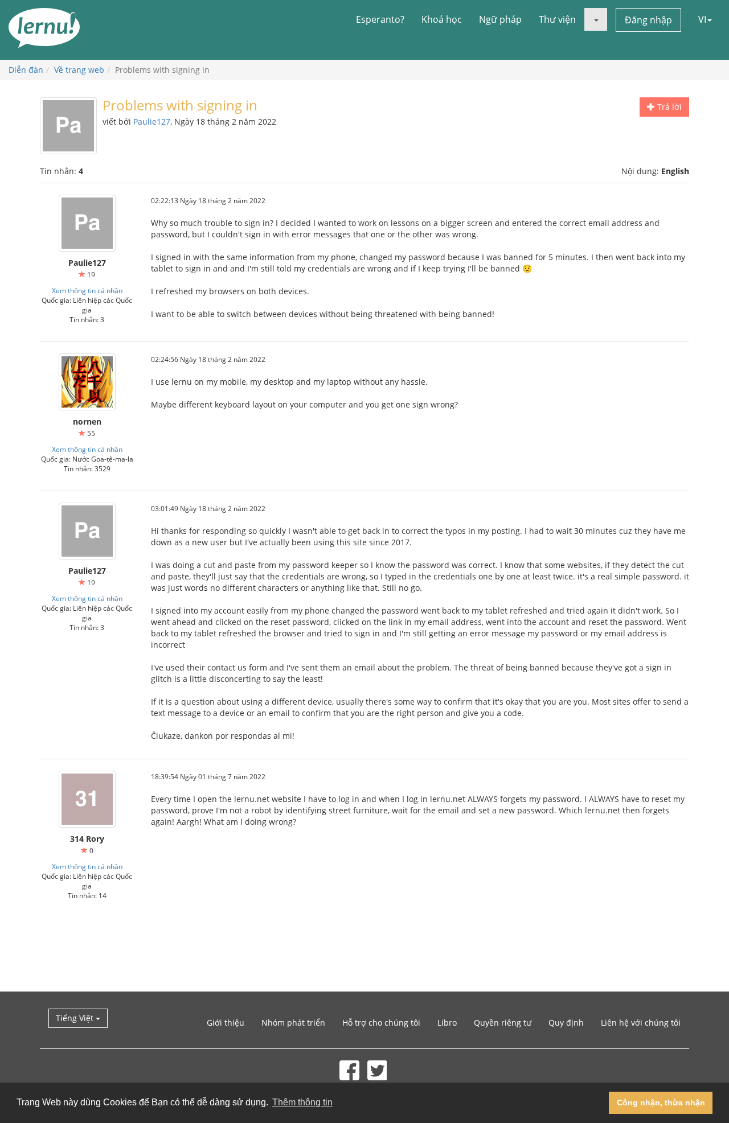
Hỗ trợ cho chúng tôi (381, 1022)
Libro (447, 1022)
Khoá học (441, 19)
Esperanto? (380, 19)
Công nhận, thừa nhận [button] (661, 1102)
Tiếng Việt (76, 1018)
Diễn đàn (26, 69)
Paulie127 (151, 121)
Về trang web (79, 69)
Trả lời (668, 106)
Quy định (566, 1022)
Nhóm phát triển (293, 1022)
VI (702, 19)
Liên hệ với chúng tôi (641, 1022)
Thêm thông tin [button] (302, 1102)
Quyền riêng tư (502, 1022)
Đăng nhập (648, 20)
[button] (595, 19)
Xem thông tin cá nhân (87, 290)
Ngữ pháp (500, 19)
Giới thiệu (225, 1022)
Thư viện (557, 19)
